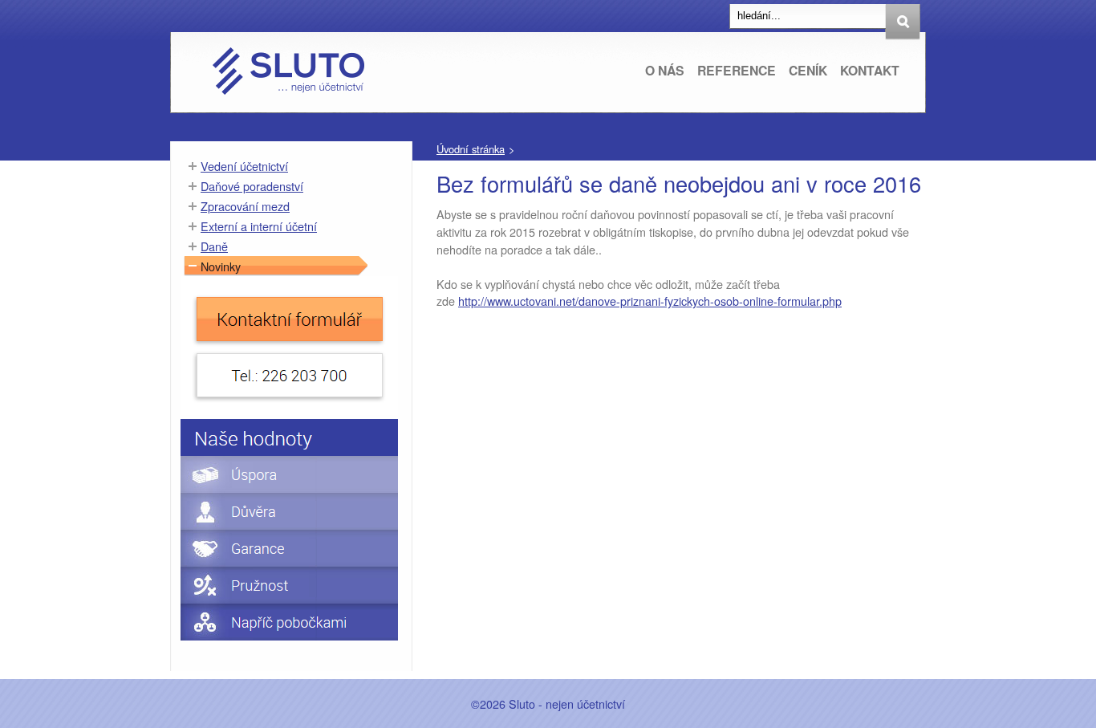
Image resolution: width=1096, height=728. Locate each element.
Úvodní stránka (470, 149)
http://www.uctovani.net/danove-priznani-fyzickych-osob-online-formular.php (650, 300)
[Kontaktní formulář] (289, 409)
